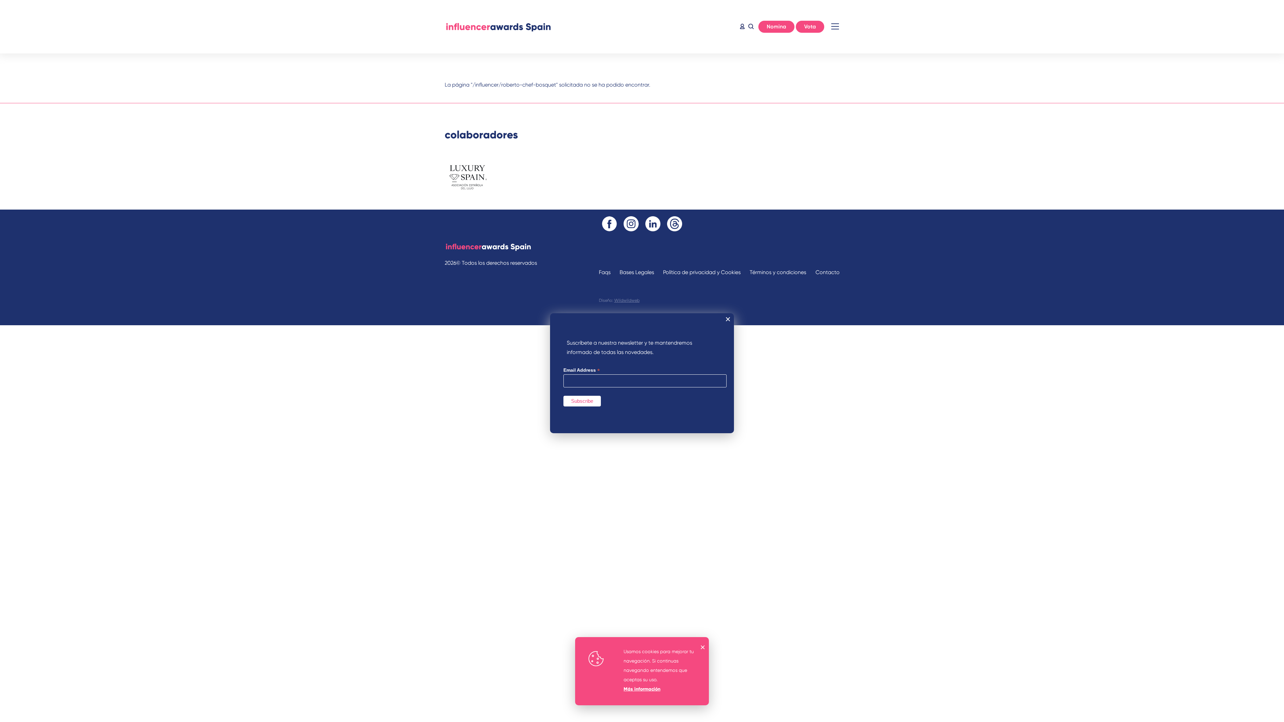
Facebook (609, 223)
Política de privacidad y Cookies (702, 272)
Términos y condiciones (778, 272)
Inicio (498, 26)
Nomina (776, 26)
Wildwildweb (627, 300)
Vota (810, 26)
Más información (642, 689)
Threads (674, 223)
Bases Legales (637, 272)
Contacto (828, 272)
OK (703, 647)
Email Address (581, 370)
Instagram (631, 223)
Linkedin (652, 223)
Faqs (605, 272)
